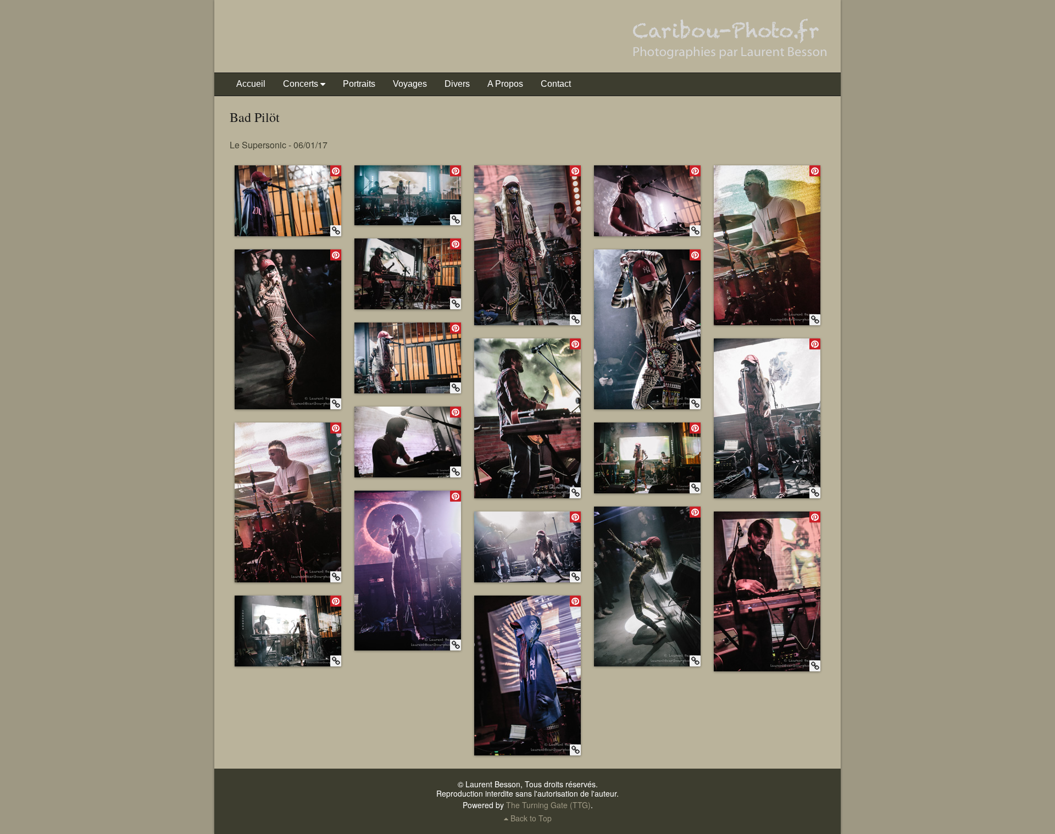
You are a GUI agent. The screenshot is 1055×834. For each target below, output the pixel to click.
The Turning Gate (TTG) (548, 804)
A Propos (505, 83)
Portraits (359, 83)
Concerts (300, 83)
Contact (556, 83)
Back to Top (530, 818)
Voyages (410, 83)
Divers (457, 83)
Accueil (250, 83)
